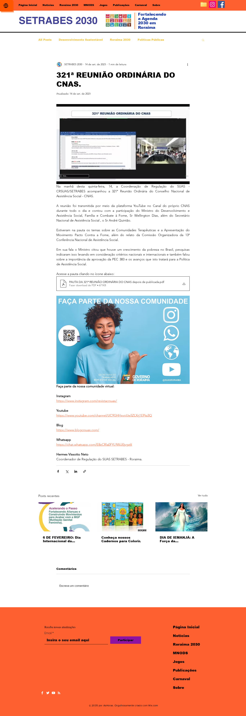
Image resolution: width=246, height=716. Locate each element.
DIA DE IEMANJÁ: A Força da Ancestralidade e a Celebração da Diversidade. (177, 539)
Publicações (184, 670)
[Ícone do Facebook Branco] (42, 693)
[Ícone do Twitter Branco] (48, 693)
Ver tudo (203, 495)
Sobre (178, 688)
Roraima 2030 (120, 39)
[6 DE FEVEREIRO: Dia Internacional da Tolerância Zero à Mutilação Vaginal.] (65, 516)
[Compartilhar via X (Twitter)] (67, 471)
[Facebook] (221, 4)
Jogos (178, 662)
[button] (203, 39)
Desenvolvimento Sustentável (81, 39)
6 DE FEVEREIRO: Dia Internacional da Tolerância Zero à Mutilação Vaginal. (62, 539)
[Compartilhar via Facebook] (58, 471)
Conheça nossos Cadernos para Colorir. (121, 539)
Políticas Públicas (151, 39)
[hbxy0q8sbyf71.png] (203, 4)
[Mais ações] (187, 64)
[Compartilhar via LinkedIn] (75, 471)
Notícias (181, 636)
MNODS (180, 653)
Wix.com (153, 705)
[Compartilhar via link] (84, 471)
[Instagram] (212, 4)
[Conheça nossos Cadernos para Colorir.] (123, 516)
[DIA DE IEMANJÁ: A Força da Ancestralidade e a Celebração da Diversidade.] (181, 516)
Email (49, 633)
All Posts (45, 39)
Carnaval (181, 679)
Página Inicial (186, 627)
